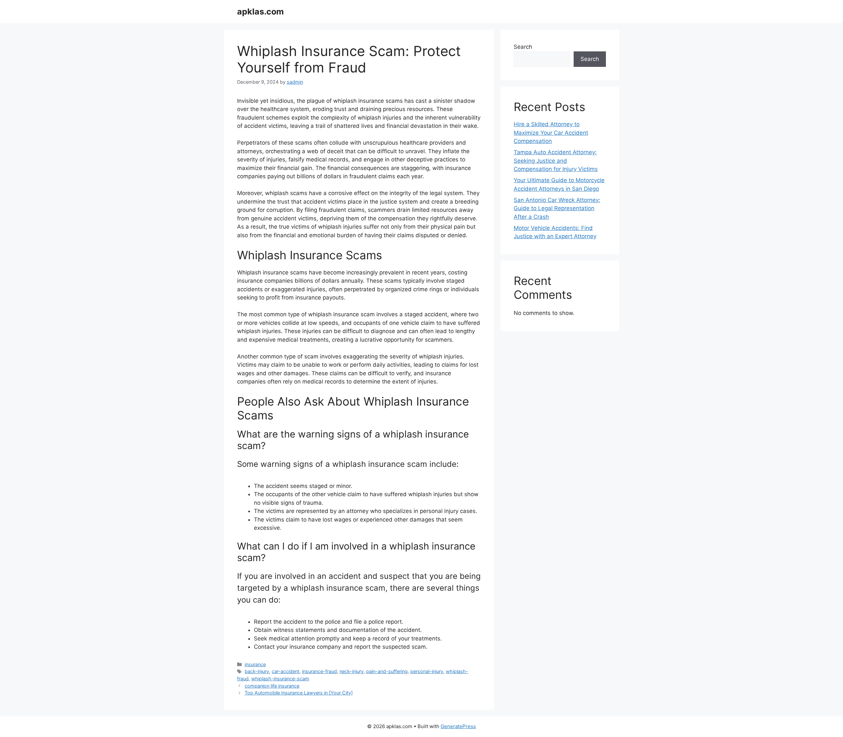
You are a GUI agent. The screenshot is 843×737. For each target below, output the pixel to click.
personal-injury (426, 671)
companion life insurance (272, 686)
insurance (255, 664)
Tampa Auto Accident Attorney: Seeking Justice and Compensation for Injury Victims (556, 160)
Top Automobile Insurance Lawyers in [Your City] (299, 692)
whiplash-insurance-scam (280, 678)
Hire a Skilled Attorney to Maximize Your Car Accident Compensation (551, 132)
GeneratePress (458, 726)
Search (523, 46)
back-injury (257, 671)
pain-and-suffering (387, 671)
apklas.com (260, 11)
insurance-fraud (319, 671)
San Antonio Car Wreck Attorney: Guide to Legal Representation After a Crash (557, 208)
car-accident (285, 671)
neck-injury (352, 671)
